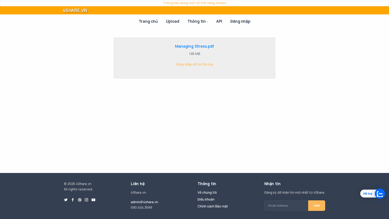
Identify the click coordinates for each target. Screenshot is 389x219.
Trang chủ (148, 21)
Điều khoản (206, 199)
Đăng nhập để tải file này (194, 64)
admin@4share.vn (144, 202)
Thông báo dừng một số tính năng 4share (194, 3)
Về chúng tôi (207, 192)
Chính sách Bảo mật (213, 206)
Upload (172, 21)
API (219, 21)
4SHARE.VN (75, 10)
